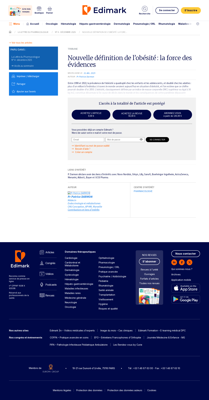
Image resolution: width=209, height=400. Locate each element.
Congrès (50, 263)
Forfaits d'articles (149, 278)
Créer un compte (83, 152)
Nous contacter (185, 253)
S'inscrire (191, 10)
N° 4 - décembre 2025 (65, 32)
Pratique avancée (108, 271)
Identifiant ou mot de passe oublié (92, 145)
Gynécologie (72, 274)
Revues (49, 295)
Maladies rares (73, 293)
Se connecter (167, 10)
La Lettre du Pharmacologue (33, 32)
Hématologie (68, 23)
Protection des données (89, 390)
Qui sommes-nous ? (181, 269)
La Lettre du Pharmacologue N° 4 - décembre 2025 (25, 58)
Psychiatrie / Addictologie (112, 276)
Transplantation (107, 294)
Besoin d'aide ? (82, 148)
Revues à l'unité (149, 269)
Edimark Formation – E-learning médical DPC (162, 330)
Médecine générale (75, 297)
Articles (49, 252)
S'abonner (149, 261)
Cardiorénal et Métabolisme (72, 264)
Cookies (151, 390)
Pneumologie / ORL (144, 23)
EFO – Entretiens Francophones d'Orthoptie (117, 337)
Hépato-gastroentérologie (95, 23)
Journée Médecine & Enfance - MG (166, 337)
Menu (16, 23)
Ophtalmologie (106, 258)
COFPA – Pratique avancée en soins (69, 337)
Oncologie (52, 23)
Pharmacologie (143, 191)
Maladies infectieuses (191, 23)
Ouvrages (149, 274)
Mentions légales (62, 390)
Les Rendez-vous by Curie (127, 344)
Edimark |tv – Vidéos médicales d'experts (72, 330)
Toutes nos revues (149, 283)
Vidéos (49, 273)
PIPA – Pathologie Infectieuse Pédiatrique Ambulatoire (79, 344)
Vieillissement (106, 299)
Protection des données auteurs (124, 390)
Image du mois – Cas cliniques (116, 330)
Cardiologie (71, 258)
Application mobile (181, 279)
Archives (176, 274)
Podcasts (51, 284)
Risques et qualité (108, 308)
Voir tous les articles (22, 43)
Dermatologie (122, 23)
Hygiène (103, 304)
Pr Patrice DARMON (80, 197)
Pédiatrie (103, 281)
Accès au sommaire (23, 65)
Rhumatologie (167, 23)
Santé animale (106, 290)
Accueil (34, 23)
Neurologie (71, 302)
